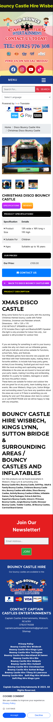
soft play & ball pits (10, 350)
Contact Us (28, 272)
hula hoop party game (38, 361)
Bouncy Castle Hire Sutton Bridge (26, 669)
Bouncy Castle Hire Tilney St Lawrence (26, 672)
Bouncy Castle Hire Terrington (25, 652)
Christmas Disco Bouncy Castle (24, 130)
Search (45, 89)
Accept (14, 715)
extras (26, 350)
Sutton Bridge (43, 387)
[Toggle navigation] (44, 80)
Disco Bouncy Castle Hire (27, 127)
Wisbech (22, 387)
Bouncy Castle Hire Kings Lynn (25, 649)
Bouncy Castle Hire (12, 675)
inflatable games (39, 347)
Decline (39, 715)
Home (8, 127)
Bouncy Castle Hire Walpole (26, 661)
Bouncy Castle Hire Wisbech (26, 417)
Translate (24, 103)
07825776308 (26, 624)
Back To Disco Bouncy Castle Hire (28, 283)
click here (35, 396)
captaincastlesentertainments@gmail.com (26, 628)
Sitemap (26, 631)
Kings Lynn (31, 387)
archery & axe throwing (12, 364)
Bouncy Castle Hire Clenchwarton (26, 667)
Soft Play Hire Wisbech (37, 675)
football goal (29, 364)
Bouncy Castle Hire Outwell (26, 664)
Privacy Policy (25, 644)
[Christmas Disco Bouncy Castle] (26, 155)
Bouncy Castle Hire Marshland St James (26, 655)
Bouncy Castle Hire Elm (25, 658)
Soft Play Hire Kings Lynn (26, 678)
